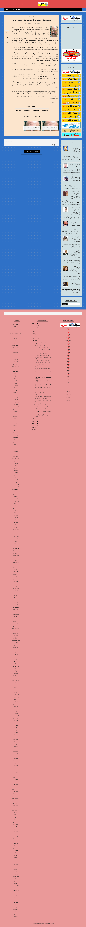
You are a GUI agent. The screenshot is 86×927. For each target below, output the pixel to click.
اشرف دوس (16, 357)
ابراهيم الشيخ (15, 324)
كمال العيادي (15, 718)
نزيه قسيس (16, 871)
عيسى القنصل (15, 668)
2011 (35, 427)
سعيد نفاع (15, 531)
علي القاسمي (15, 654)
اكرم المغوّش (15, 361)
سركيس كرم (16, 522)
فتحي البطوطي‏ (15, 689)
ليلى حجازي (15, 734)
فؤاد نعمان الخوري (15, 680)
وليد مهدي (15, 899)
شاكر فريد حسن (16, 557)
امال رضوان (16, 368)
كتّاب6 (68, 370)
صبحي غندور (15, 578)
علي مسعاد (16, 656)
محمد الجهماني (16, 774)
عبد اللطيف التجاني (15, 616)
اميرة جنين (16, 378)
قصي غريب (16, 706)
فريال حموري (15, 699)
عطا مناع (15, 644)
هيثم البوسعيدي (16, 890)
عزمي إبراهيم (15, 637)
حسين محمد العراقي (15, 453)
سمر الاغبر (16, 543)
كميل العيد (16, 720)
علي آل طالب (15, 652)
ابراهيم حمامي (15, 326)
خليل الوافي (15, 472)
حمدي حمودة (15, 456)
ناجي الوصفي (15, 852)
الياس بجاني (15, 364)
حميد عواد (16, 460)
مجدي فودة (16, 758)
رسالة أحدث (27, 151)
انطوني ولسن (15, 380)
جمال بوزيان (15, 416)
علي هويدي (16, 659)
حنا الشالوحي (15, 463)
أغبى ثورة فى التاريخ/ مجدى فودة (75, 165)
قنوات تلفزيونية (68, 400)
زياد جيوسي (15, 510)
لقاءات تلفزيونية (68, 340)
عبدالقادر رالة (15, 621)
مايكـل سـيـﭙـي (15, 751)
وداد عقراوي (16, 892)
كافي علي (15, 708)
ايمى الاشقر (16, 390)
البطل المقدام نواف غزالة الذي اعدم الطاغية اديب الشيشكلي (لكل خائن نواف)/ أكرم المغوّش (75, 195)
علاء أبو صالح (15, 647)
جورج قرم (15, 427)
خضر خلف (16, 470)
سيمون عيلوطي (16, 555)
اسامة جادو (16, 349)
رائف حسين (16, 479)
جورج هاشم (16, 430)
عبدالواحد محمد (16, 630)
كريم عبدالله (15, 711)
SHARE (44, 110)
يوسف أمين (16, 914)
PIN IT (18, 110)
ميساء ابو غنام (15, 845)
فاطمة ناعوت (15, 687)
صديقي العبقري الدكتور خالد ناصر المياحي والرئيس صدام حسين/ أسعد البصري (75, 239)
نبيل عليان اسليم (15, 862)
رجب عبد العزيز (16, 491)
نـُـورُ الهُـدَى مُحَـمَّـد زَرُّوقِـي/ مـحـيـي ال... (41, 355)
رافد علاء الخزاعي (15, 486)
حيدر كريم (15, 467)
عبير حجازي (15, 633)
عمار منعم (16, 661)
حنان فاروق (16, 465)
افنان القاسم (16, 359)
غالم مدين (16, 673)
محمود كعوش (15, 807)
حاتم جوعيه (15, 437)
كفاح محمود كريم (31, 16)
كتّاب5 (68, 367)
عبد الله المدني (15, 619)
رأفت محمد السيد (15, 484)
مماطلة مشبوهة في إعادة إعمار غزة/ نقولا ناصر (42, 362)
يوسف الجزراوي (16, 911)
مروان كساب (15, 814)
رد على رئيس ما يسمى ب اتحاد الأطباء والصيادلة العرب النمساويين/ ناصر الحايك (75, 150)
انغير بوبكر (16, 383)
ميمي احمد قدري (16, 847)
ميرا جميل (16, 843)
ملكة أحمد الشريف (15, 831)
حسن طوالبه (15, 451)
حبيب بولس (15, 442)
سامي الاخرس (15, 517)
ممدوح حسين (15, 833)
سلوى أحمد (16, 534)
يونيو (36, 331)
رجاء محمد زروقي (15, 489)
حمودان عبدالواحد (15, 458)
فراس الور (15, 692)
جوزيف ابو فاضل (16, 434)
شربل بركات (15, 560)
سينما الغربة (68, 391)
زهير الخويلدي (15, 503)
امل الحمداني (15, 373)
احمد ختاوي (16, 338)
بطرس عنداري (15, 399)
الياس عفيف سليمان (15, 366)
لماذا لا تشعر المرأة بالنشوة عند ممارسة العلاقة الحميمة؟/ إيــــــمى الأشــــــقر (75, 179)
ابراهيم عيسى (15, 328)
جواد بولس (16, 423)
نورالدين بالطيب (16, 885)
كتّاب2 (68, 358)
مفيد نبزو (15, 829)
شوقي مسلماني (15, 562)
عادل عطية (16, 597)
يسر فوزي (15, 904)
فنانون (68, 385)
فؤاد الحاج (16, 678)
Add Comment (28, 23)
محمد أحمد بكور (16, 770)
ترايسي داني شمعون (15, 401)
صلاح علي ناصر (16, 588)
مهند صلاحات (15, 836)
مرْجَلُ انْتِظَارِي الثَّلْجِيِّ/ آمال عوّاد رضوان (41, 360)
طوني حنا (15, 593)
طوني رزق (15, 595)
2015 (35, 323)
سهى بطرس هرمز (16, 552)
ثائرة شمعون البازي (15, 406)
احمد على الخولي (15, 345)
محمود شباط (15, 805)
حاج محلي (16, 439)
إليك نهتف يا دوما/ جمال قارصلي (40, 390)
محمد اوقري (16, 781)
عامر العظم (16, 602)
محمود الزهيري (15, 803)
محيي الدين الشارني (15, 810)
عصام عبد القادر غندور (16, 640)
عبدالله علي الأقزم (15, 628)
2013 (35, 423)
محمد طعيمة (15, 793)
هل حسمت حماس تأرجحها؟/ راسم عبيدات (42, 396)
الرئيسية (68, 328)
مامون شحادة (15, 744)
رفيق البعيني (15, 498)
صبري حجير (15, 581)
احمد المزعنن (15, 335)
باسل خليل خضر (16, 394)
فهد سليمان (16, 701)
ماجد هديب (16, 737)
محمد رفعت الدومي (15, 788)
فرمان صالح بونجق (15, 696)
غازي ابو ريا (16, 670)
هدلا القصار (16, 888)
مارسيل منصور (15, 741)
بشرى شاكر (16, 397)
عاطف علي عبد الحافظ (15, 600)
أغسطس (36, 327)
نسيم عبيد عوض (16, 873)
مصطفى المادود (15, 821)
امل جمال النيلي (15, 375)
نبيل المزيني (15, 859)
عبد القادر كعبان (16, 609)
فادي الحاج (16, 682)
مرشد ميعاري (15, 812)
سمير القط (16, 545)
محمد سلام (16, 791)
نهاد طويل (15, 880)
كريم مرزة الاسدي (16, 713)
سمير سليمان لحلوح (15, 548)
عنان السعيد (15, 663)
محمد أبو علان (15, 767)
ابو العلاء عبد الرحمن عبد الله (15, 333)
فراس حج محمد (16, 694)
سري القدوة (16, 524)
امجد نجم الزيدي (16, 371)
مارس (36, 338)
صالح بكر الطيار (16, 571)
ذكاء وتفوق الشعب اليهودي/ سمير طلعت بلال (42, 371)
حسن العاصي (15, 444)
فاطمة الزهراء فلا (16, 685)
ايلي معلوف (16, 385)
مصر (15, 817)
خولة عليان (16, 475)
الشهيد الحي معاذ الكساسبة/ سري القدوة (41, 406)
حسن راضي (16, 446)
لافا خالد (15, 727)
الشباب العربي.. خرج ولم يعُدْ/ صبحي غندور (42, 403)
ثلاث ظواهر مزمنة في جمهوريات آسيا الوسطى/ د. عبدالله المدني (75, 224)
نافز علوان (15, 857)
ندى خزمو (15, 866)
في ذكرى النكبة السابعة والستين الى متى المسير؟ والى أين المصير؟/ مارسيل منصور (75, 270)
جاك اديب (16, 411)
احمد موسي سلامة (15, 347)
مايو (35, 333)
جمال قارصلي (15, 418)
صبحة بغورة (16, 576)
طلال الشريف (15, 590)
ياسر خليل (16, 902)
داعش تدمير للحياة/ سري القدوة (40, 345)
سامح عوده (16, 515)
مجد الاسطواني (15, 753)
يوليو (36, 329)
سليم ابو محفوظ (16, 536)
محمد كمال (16, 800)
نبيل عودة (16, 864)
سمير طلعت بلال (15, 550)
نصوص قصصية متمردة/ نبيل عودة (40, 398)
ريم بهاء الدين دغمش (15, 501)
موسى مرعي (15, 840)
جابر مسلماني (15, 408)
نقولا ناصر (15, 878)
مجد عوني (16, 755)
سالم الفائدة (16, 512)
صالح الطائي (15, 567)
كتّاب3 (68, 361)
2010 (35, 429)
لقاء (68, 382)
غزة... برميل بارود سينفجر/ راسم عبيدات (41, 353)
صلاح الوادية (15, 585)
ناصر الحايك (16, 855)
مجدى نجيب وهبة (15, 760)
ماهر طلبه (15, 748)
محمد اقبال (16, 772)
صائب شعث (15, 564)
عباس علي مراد (16, 604)
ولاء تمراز (15, 897)
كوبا (15, 722)
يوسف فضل (16, 918)
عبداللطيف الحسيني (15, 623)
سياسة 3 (68, 349)
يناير (36, 418)
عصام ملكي (16, 642)
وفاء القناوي (16, 895)
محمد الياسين (15, 779)
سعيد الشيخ (16, 526)
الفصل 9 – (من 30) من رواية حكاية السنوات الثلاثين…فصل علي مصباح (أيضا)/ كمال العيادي (75, 211)
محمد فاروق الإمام (15, 798)
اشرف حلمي (15, 354)
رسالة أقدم (36, 151)
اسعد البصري (15, 352)
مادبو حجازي (15, 739)
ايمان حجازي (15, 387)
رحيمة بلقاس (15, 493)
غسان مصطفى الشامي (16, 675)
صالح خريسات (15, 574)
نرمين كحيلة (15, 869)
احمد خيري (16, 340)
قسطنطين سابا (15, 703)
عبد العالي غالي (16, 607)
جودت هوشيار (15, 425)
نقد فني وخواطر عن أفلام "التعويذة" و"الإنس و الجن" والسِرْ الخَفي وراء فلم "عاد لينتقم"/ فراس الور (75, 254)
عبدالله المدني (15, 626)
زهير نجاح (15, 505)
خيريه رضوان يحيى (15, 477)
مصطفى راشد (15, 824)
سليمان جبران (15, 538)
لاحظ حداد (16, 725)
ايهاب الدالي (15, 392)
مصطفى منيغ (15, 826)
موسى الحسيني (16, 838)
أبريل (36, 336)
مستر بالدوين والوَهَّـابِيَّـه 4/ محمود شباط (41, 347)
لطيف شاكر (16, 732)
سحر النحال (15, 519)
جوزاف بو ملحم (15, 432)
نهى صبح (15, 883)
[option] (50, 127)
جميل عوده (16, 420)
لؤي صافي (15, 729)
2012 (35, 425)
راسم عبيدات (15, 482)
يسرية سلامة (15, 906)
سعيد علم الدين (15, 529)
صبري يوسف (15, 583)
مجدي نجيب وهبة (15, 762)
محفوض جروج (15, 765)
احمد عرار (15, 342)
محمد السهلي (15, 777)
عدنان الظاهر (15, 635)
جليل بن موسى (16, 413)
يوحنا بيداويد (15, 909)
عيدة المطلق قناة (16, 666)
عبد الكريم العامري (15, 611)
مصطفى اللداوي (15, 819)
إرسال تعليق (53, 145)
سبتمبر (36, 325)
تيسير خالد (16, 404)
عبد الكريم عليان (16, 614)
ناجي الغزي (16, 850)
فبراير (36, 340)
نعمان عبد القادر (16, 876)
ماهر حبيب (16, 746)
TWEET (35, 110)
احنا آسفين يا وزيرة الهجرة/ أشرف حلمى (75, 283)
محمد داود (16, 786)
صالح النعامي (15, 569)
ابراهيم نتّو (15, 331)
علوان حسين (15, 649)
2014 (35, 421)
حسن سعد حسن (16, 449)
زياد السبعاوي (15, 508)
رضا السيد (15, 496)
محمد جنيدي (15, 784)
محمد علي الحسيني (15, 796)
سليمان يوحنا (15, 541)
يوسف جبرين (15, 916)
